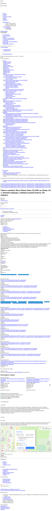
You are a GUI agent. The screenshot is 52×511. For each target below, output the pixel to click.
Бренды (4, 37)
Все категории (6, 34)
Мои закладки (6, 481)
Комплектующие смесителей (23, 129)
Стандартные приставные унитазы (35, 302)
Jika (6, 64)
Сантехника (5, 40)
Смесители (5, 125)
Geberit (8, 63)
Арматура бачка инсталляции (12, 81)
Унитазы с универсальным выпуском (9, 301)
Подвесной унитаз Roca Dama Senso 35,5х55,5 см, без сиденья (14, 325)
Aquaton (9, 61)
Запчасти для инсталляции (21, 80)
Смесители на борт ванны (21, 147)
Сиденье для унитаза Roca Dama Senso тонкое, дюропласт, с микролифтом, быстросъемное (20, 292)
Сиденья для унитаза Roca (8, 39)
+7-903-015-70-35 (6, 50)
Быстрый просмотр (5, 278)
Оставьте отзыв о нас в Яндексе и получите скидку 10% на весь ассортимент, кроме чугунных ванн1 (13, 490)
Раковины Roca (6, 473)
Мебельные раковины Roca (22, 119)
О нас (4, 13)
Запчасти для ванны (17, 76)
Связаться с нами (6, 464)
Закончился (3, 327)
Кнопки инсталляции (10, 82)
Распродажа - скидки (17, 165)
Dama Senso (3, 262)
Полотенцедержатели (18, 162)
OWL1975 (11, 66)
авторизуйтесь (9, 372)
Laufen (8, 65)
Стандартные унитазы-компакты (19, 302)
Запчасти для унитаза (18, 90)
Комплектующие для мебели (12, 85)
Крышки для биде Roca (11, 103)
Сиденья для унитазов (10, 96)
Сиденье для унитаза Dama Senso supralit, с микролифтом (13, 281)
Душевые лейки (14, 151)
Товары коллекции (7, 230)
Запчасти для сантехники (8, 38)
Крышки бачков (9, 95)
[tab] (24, 391)
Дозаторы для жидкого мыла (23, 157)
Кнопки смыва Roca (10, 107)
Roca (7, 67)
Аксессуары (5, 155)
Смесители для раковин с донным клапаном (15, 146)
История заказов (6, 480)
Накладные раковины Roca (22, 120)
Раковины (5, 112)
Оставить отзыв (4, 200)
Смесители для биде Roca (21, 132)
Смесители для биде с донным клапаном (14, 135)
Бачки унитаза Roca (17, 100)
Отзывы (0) (5, 231)
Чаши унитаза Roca (17, 111)
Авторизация (8, 29)
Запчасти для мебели (17, 84)
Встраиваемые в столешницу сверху (13, 114)
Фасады (7, 88)
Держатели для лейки (18, 149)
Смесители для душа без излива (25, 139)
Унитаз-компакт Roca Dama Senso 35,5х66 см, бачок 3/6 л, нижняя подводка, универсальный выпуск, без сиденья (25, 337)
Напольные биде (9, 104)
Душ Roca (5, 471)
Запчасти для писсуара (19, 89)
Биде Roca (11, 101)
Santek (8, 71)
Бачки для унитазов (10, 92)
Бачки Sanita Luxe (9, 75)
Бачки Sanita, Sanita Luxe (8, 43)
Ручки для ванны (9, 79)
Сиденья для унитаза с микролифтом (8, 274)
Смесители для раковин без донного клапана (15, 145)
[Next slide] (50, 385)
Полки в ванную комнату (20, 161)
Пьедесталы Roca (9, 124)
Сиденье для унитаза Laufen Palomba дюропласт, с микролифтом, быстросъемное (18, 298)
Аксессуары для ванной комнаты (10, 41)
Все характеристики (16, 218)
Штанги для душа (16, 154)
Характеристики (6, 227)
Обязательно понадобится (8, 228)
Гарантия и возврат (7, 16)
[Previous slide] (2, 385)
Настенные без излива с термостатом (14, 140)
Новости (5, 18)
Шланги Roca (13, 153)
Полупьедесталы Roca (10, 123)
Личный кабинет (6, 479)
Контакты (5, 20)
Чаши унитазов (9, 97)
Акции (4, 17)
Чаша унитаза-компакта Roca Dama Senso (9, 320)
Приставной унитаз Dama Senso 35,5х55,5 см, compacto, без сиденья (15, 343)
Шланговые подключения (11, 130)
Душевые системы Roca (20, 152)
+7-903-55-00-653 (6, 49)
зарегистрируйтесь (18, 372)
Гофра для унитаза (16, 105)
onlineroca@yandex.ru (7, 54)
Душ (4, 148)
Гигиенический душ (17, 127)
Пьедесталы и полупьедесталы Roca (28, 122)
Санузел (5, 99)
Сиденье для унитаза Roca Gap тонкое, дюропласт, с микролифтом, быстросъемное (37, 381)
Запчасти (5, 73)
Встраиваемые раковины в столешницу (30, 113)
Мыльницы (11, 160)
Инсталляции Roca (16, 106)
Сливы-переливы (7, 35)
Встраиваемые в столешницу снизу (13, 115)
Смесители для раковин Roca (23, 143)
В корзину (3, 283)
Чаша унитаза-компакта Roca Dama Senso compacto (12, 315)
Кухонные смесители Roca (21, 131)
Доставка (5, 14)
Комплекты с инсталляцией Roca (26, 109)
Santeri (8, 72)
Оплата (4, 15)
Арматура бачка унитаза (11, 91)
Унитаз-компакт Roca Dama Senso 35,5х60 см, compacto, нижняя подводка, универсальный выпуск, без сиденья (25, 309)
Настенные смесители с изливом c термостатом (16, 138)
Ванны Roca (5, 470)
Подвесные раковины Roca (22, 121)
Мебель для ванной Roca (8, 472)
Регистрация (8, 27)
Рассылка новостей (7, 482)
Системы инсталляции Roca (12, 108)
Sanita (8, 68)
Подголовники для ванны (11, 77)
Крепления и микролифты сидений (13, 93)
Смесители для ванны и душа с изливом (30, 136)
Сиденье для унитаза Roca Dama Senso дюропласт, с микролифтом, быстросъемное (18, 286)
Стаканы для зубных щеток (22, 163)
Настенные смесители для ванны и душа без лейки (17, 137)
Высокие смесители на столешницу (13, 144)
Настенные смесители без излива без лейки (15, 141)
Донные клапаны (9, 117)
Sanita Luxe (11, 69)
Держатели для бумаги (19, 156)
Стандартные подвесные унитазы (35, 301)
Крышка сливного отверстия (12, 87)
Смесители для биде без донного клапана (15, 133)
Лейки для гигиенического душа (13, 128)
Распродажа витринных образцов (26, 167)
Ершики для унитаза (17, 159)
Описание (5, 226)
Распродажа (5, 42)
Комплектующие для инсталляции (13, 83)
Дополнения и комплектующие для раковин (32, 116)
